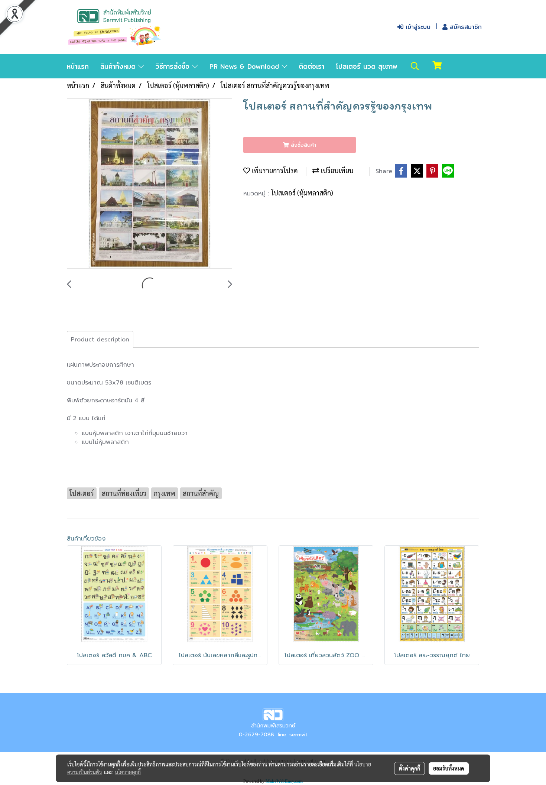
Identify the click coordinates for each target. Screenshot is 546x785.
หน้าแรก (78, 66)
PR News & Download (245, 66)
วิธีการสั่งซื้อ (174, 66)
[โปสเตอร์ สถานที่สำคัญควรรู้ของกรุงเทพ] (149, 184)
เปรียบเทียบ (336, 170)
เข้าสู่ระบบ (416, 27)
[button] (415, 66)
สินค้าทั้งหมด (119, 66)
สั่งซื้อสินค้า (302, 145)
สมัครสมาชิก (465, 27)
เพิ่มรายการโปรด (274, 170)
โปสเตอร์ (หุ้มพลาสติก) (302, 192)
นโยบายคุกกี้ (128, 772)
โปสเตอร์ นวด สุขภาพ (366, 66)
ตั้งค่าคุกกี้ (409, 768)
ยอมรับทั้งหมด (448, 768)
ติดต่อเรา (311, 66)
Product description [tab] (100, 339)
